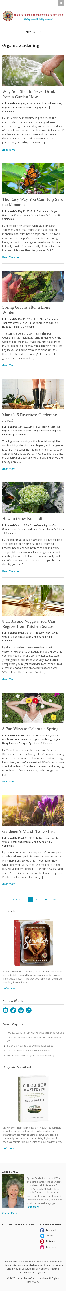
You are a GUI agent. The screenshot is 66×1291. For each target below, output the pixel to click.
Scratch (9, 911)
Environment (43, 211)
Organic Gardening (12, 107)
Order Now (9, 988)
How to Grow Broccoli (22, 518)
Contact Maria (10, 1213)
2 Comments (47, 743)
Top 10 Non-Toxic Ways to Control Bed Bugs (31, 1055)
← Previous (13, 899)
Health (40, 103)
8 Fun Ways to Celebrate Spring (30, 729)
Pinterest (21, 1010)
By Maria (41, 319)
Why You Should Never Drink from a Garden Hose (28, 94)
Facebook (5, 1010)
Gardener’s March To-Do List (28, 831)
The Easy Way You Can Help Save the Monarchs (32, 201)
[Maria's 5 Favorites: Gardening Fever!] (33, 394)
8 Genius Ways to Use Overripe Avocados (30, 1045)
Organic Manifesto (18, 1067)
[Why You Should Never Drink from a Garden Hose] (33, 64)
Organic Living (30, 107)
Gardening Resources (49, 426)
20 (45, 899)
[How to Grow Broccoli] (33, 497)
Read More (8, 149)
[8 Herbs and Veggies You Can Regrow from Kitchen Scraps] (33, 600)
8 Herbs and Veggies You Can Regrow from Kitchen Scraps (28, 623)
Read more (33, 1206)
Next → (55, 899)
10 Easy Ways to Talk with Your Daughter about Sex (35, 1032)
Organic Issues (22, 215)
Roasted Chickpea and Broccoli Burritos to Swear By (34, 1039)
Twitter (13, 1010)
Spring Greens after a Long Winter (26, 309)
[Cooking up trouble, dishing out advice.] (33, 19)
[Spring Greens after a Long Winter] (33, 286)
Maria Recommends (20, 739)
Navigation (33, 32)
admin (45, 107)
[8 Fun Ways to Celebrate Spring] (33, 708)
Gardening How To (46, 525)
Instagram (29, 1010)
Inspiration (44, 735)
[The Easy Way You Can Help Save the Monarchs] (33, 178)
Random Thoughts (18, 743)
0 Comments (27, 326)
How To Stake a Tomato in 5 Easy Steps (28, 1050)
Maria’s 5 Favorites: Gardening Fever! (29, 417)
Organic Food (20, 322)
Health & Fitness (53, 103)
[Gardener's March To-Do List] (33, 810)
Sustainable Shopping (50, 430)
